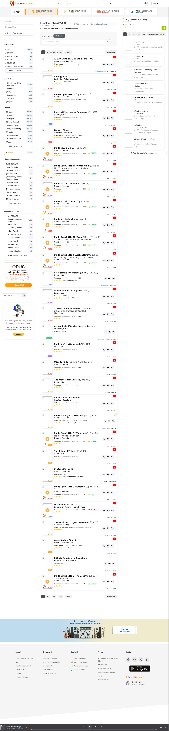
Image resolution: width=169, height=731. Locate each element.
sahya (104, 285)
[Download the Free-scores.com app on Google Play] (139, 668)
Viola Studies (139, 42)
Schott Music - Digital (150, 61)
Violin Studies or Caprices (67, 398)
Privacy (18, 673)
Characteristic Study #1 (65, 541)
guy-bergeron (102, 428)
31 (47, 52)
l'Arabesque (69, 505)
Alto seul (137, 44)
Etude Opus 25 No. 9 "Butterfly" (76, 489)
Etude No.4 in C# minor (71, 184)
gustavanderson (101, 71)
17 (133, 34)
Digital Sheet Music (81, 666)
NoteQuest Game (104, 668)
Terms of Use (20, 669)
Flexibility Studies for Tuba (144, 98)
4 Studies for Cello (141, 111)
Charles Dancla (146, 75)
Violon (136, 59)
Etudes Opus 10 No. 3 (72, 95)
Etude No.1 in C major (70, 220)
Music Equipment (80, 669)
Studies (60, 36)
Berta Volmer (145, 47)
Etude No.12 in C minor (71, 202)
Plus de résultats (156, 34)
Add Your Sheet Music (51, 662)
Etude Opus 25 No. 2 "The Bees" (76, 578)
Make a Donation (49, 673)
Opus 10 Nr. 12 (73, 363)
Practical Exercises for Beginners (75, 113)
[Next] (95, 726)
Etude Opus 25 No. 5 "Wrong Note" (76, 435)
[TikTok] (147, 659)
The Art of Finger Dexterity (72, 381)
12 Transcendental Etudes (72, 310)
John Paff (143, 144)
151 (61, 52)
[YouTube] (134, 659)
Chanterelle (139, 91)
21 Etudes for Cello (63, 470)
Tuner (100, 676)
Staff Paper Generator (106, 672)
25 (139, 34)
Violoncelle (138, 113)
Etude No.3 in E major (70, 149)
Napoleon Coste (146, 89)
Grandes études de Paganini (71, 291)
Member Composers (50, 658)
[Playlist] (166, 727)
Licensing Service (49, 666)
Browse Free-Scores (14, 33)
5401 (68, 52)
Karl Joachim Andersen (149, 130)
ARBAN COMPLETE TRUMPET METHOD (73, 60)
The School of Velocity (70, 452)
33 (144, 34)
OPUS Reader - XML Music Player (108, 659)
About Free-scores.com (24, 658)
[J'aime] (26, 727)
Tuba (136, 100)
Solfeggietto (66, 77)
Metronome (102, 665)
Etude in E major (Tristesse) (75, 416)
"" (61, 29)
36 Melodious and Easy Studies (146, 70)
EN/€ (154, 3)
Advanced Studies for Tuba (144, 139)
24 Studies (138, 125)
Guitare (137, 86)
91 (54, 52)
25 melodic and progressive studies (76, 523)
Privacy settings (22, 677)
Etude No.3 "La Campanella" (72, 345)
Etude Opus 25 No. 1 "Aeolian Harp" (76, 257)
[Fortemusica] (128, 683)
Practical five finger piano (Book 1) (76, 274)
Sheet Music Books (81, 662)
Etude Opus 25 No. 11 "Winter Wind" (76, 168)
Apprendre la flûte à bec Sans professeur (74, 327)
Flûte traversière (141, 127)
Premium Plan (48, 669)
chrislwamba (102, 339)
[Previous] (83, 726)
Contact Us (20, 662)
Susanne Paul (145, 116)
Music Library (12, 27)
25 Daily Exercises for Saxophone (70, 559)
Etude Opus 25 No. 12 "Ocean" (77, 239)
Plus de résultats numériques (146, 153)
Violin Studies (139, 56)
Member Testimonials (23, 666)
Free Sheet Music (80, 658)
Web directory (103, 680)
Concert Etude (63, 131)
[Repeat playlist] (101, 726)
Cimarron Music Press (152, 103)
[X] (140, 659)
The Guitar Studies (141, 84)
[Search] (108, 41)
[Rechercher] (110, 3)
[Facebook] (128, 659)
